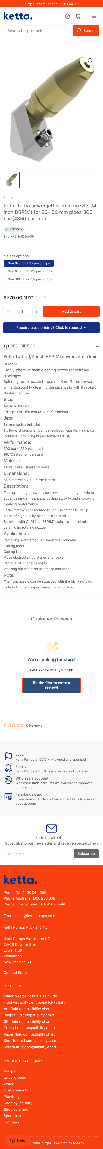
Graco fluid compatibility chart (29, 1028)
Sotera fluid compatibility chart (30, 1047)
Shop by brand (16, 1109)
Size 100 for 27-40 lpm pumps (30, 279)
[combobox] (51, 30)
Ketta (8, 198)
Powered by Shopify (69, 1143)
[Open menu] (94, 16)
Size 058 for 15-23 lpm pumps (30, 271)
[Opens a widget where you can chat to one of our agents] (18, 1141)
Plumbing (12, 1096)
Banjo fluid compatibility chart (29, 1015)
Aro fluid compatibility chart (27, 1009)
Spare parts (13, 1115)
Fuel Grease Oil (16, 1090)
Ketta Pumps (41, 1143)
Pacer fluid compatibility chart (29, 1034)
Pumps (9, 1071)
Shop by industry (18, 1103)
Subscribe (86, 853)
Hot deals (12, 1122)
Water (9, 1084)
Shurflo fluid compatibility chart (30, 1040)
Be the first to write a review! (51, 685)
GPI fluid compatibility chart (27, 1021)
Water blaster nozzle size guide (30, 996)
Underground (15, 1077)
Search (89, 30)
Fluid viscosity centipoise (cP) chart (34, 1002)
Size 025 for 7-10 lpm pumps (29, 263)
